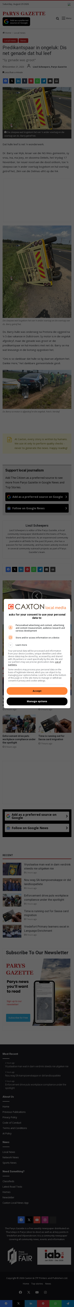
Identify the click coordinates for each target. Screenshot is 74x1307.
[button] (37, 645)
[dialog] (37, 653)
